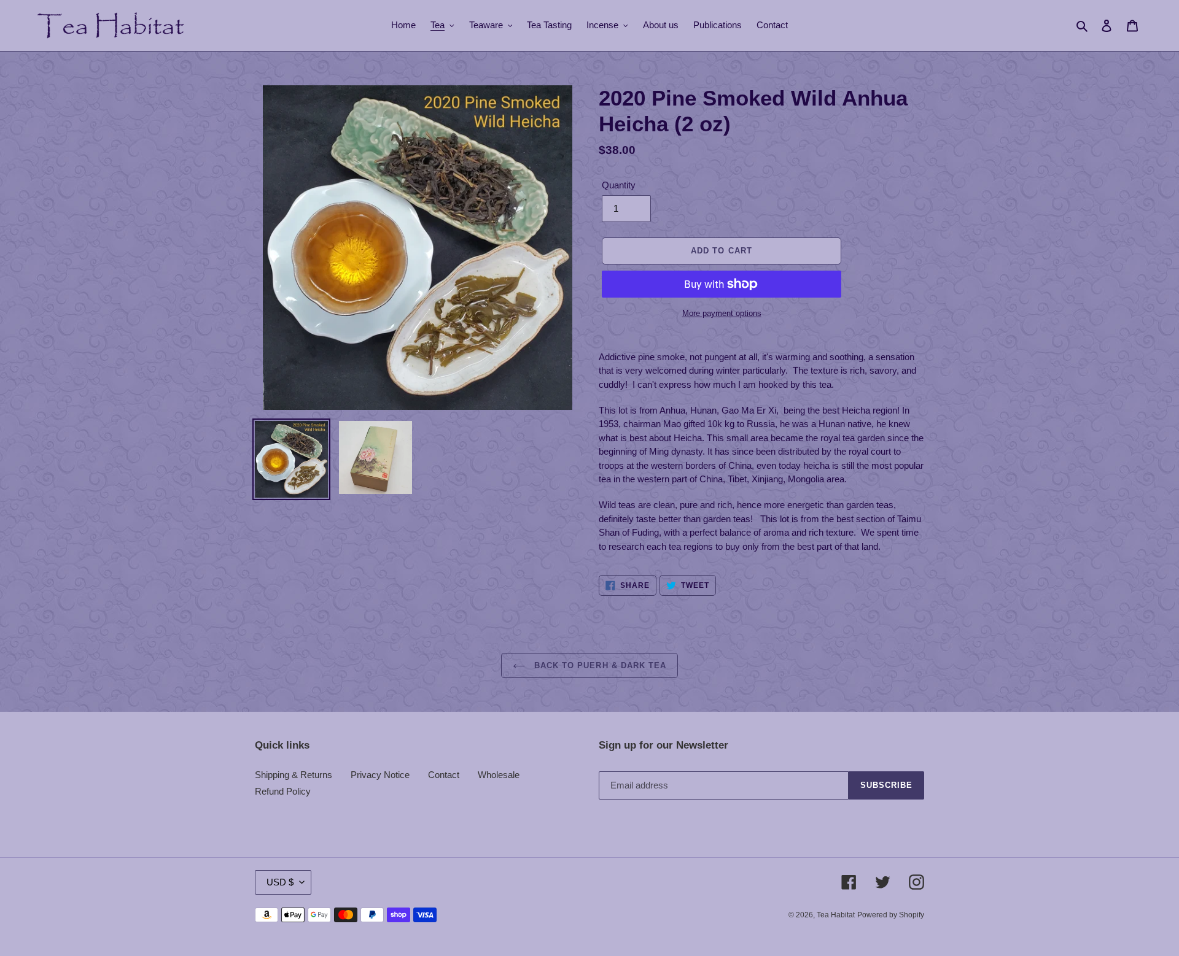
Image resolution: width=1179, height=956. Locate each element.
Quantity (619, 185)
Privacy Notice (380, 774)
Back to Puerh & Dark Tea (598, 665)
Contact (443, 774)
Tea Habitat (836, 915)
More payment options (721, 313)
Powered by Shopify (890, 915)
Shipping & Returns (293, 774)
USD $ (280, 882)
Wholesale (498, 774)
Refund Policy (283, 791)
